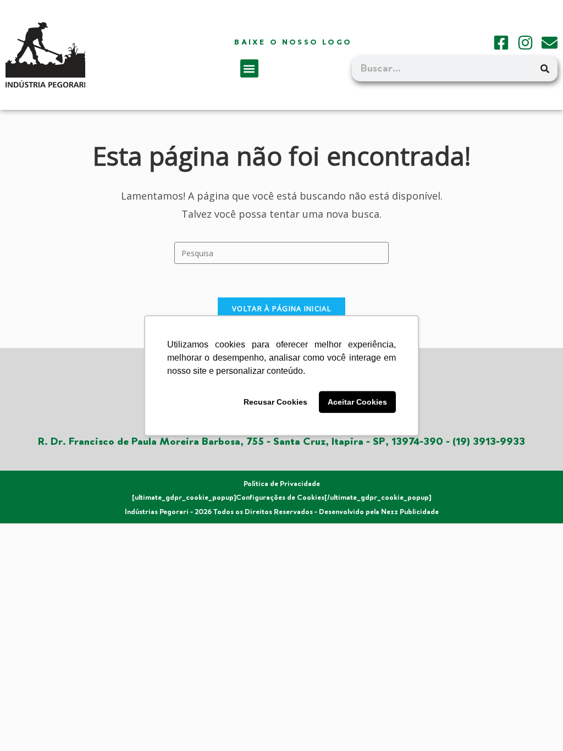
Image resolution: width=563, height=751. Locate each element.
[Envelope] (550, 43)
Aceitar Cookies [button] (357, 401)
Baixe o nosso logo (293, 42)
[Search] (545, 68)
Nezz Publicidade (410, 512)
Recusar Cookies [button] (275, 401)
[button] (249, 68)
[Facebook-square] (501, 43)
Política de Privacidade (282, 484)
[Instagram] (525, 43)
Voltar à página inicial (281, 308)
